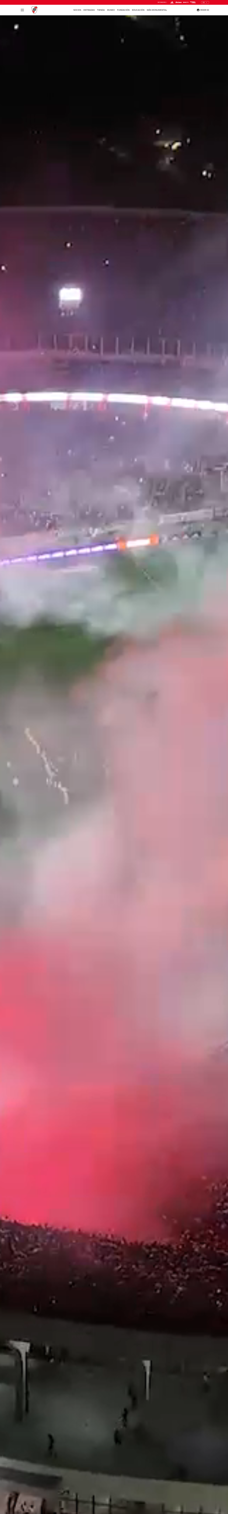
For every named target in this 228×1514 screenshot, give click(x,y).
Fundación (123, 10)
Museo (111, 10)
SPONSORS (162, 2)
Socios (77, 10)
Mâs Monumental (157, 10)
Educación (138, 10)
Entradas (89, 10)
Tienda (101, 10)
